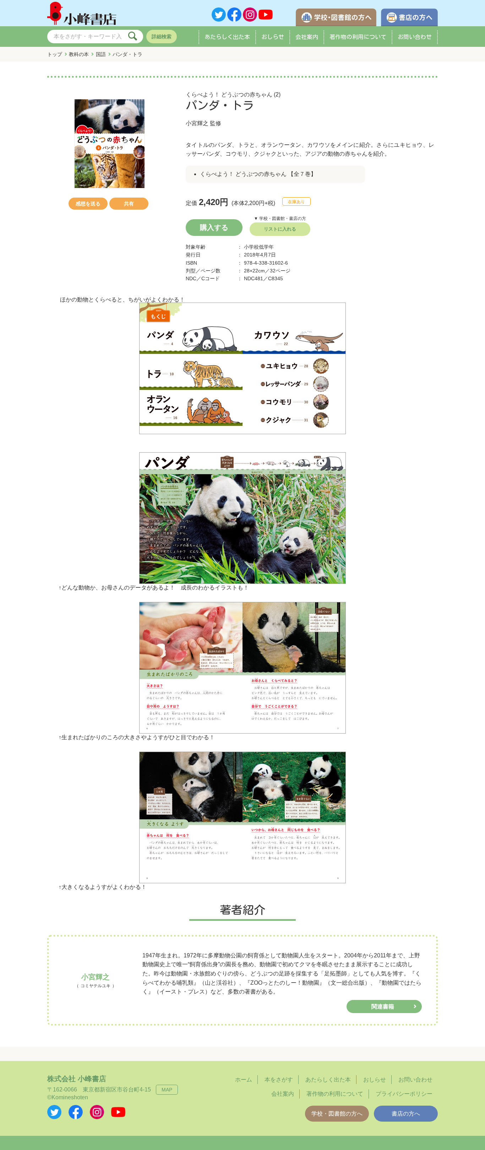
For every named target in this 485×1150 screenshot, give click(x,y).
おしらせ (272, 37)
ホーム (243, 1080)
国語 (101, 54)
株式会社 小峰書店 (76, 1079)
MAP (167, 1090)
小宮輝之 (197, 123)
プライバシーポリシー (404, 1094)
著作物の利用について (357, 37)
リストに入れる (280, 229)
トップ (54, 54)
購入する (214, 227)
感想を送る (88, 203)
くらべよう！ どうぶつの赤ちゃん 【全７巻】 (258, 174)
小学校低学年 (259, 247)
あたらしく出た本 (227, 37)
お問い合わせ (415, 37)
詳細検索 (161, 36)
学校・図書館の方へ (337, 1114)
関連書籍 (382, 1007)
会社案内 (306, 37)
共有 (129, 203)
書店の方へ (406, 1114)
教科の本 (79, 54)
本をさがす (279, 1080)
